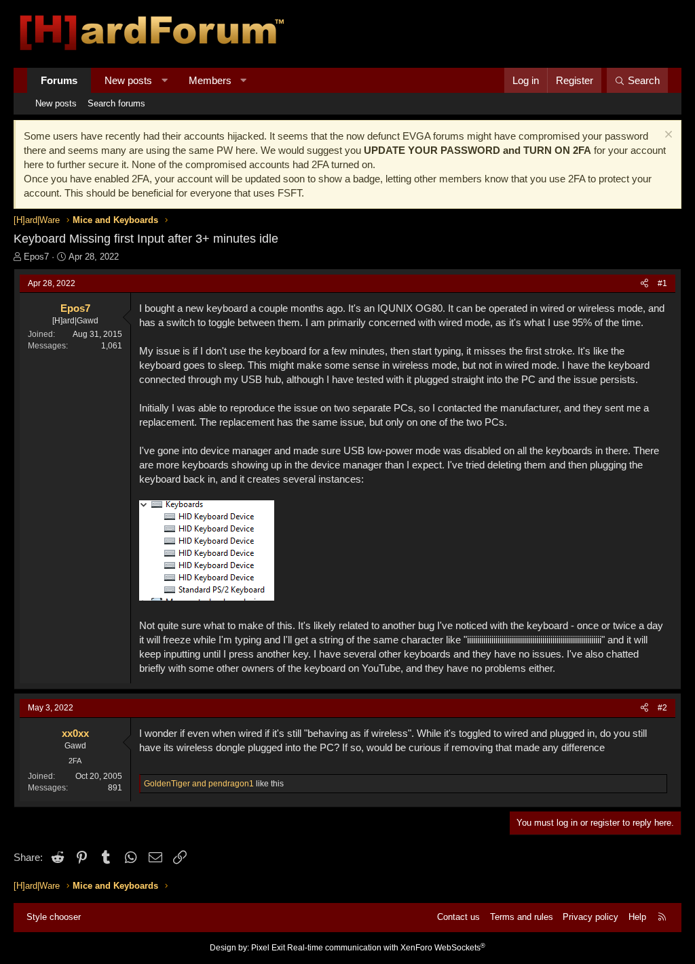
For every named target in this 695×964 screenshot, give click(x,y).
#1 (662, 283)
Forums (59, 80)
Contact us (458, 917)
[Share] (644, 284)
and (199, 783)
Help (637, 917)
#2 (662, 707)
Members (210, 80)
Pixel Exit (268, 947)
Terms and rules (521, 917)
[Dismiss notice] (667, 136)
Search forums (116, 103)
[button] (164, 80)
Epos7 (36, 257)
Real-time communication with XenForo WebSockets (386, 947)
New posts (128, 80)
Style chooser (53, 917)
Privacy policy (590, 917)
